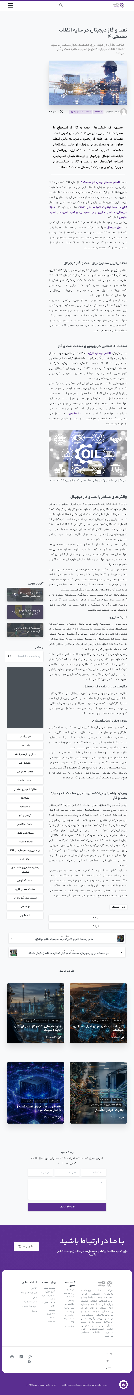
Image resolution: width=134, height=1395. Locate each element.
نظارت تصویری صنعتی (25, 789)
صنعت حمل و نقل (48, 1304)
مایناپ (108, 1367)
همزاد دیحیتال (25, 842)
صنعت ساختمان (25, 824)
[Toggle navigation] (10, 5)
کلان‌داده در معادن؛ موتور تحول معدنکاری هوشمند (98, 1028)
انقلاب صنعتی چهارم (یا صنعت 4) (100, 182)
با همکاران (25, 915)
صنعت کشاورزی (25, 880)
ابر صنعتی (25, 907)
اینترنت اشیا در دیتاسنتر (109, 1110)
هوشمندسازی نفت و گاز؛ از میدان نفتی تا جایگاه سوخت (36, 1028)
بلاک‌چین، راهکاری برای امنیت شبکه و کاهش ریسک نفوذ (38, 1109)
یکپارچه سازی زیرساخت (68, 1309)
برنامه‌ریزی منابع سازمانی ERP (25, 850)
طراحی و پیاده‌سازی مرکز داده (69, 1293)
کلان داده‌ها (119, 207)
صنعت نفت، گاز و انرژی (25, 898)
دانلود (108, 1360)
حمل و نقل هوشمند (25, 754)
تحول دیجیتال (115, 227)
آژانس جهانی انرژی (99, 353)
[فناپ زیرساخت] (123, 1384)
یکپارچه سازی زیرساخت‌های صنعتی (25, 870)
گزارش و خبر (25, 815)
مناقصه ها (70, 1326)
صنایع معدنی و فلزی (48, 1297)
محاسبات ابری (106, 212)
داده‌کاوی (75, 413)
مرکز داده (25, 859)
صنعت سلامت (25, 780)
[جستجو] (61, 5)
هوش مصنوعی (25, 772)
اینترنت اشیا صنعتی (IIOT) (95, 207)
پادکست (25, 745)
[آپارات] (30, 1357)
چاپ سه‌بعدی (88, 212)
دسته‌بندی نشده (25, 833)
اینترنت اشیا (25, 763)
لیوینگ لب (25, 737)
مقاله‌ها (25, 798)
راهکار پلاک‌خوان (69, 1302)
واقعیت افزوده (68, 212)
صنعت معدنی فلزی (25, 889)
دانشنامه (25, 807)
